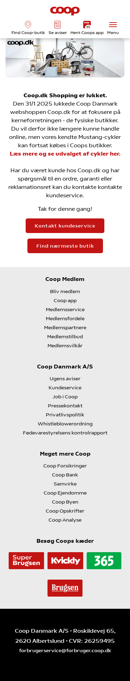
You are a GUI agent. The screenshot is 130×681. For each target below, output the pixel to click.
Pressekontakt (65, 405)
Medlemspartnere (65, 327)
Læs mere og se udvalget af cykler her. (65, 153)
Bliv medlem (65, 291)
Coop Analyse (65, 520)
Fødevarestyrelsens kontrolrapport (65, 432)
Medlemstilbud (65, 336)
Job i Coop (65, 396)
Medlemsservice (65, 309)
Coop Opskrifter (65, 511)
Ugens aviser (65, 378)
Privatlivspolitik (65, 414)
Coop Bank (65, 474)
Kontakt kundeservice (65, 226)
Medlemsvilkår (65, 345)
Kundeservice (65, 387)
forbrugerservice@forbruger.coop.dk (65, 650)
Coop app (65, 300)
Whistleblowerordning (65, 423)
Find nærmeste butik (65, 246)
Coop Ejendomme (65, 493)
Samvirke (65, 484)
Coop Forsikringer (65, 465)
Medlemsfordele (65, 318)
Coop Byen (65, 502)
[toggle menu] (113, 24)
